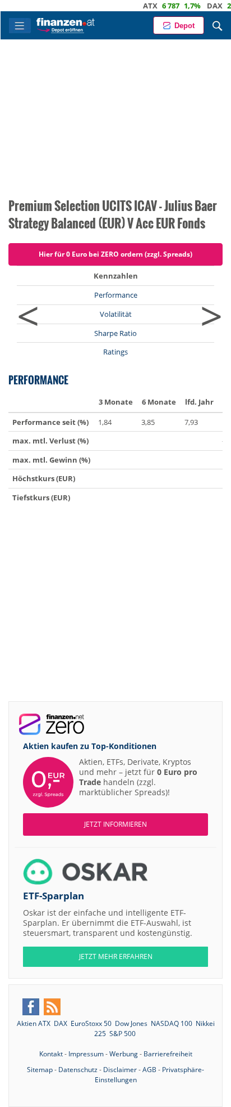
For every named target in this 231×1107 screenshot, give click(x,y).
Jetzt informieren (115, 824)
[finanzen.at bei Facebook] (30, 1006)
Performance (115, 295)
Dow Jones (131, 1023)
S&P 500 (122, 1033)
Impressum (86, 1054)
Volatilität (116, 314)
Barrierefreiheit (168, 1054)
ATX (141, 6)
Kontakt (51, 1054)
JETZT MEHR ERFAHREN (116, 956)
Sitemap (40, 1069)
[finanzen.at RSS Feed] (52, 1006)
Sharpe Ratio (115, 333)
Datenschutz (78, 1069)
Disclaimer (120, 1069)
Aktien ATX (33, 1023)
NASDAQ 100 (171, 1023)
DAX (206, 6)
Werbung (123, 1054)
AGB (149, 1069)
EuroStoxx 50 (91, 1023)
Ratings (115, 352)
